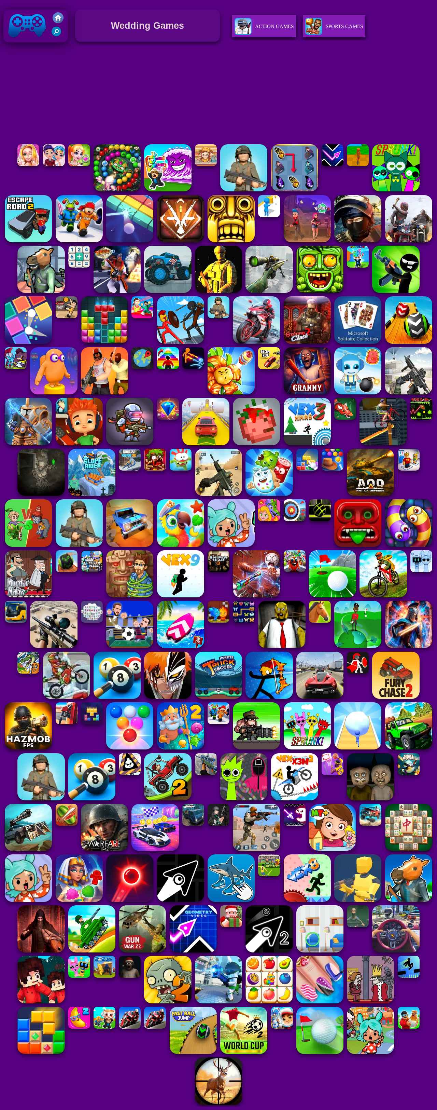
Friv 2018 (17, 44)
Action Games (274, 26)
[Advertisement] (218, 95)
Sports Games (344, 26)
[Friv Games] (58, 21)
